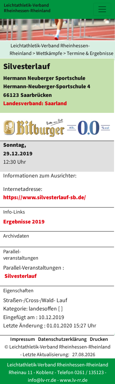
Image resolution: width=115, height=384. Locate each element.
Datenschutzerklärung (62, 339)
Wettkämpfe (49, 53)
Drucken (99, 339)
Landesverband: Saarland (35, 103)
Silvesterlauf (20, 276)
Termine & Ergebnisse (90, 53)
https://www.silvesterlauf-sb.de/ (44, 197)
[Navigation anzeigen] (102, 9)
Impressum (22, 339)
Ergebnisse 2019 (24, 222)
